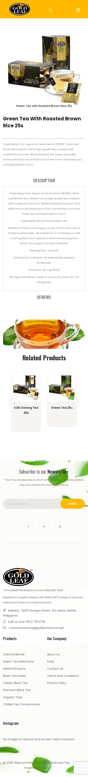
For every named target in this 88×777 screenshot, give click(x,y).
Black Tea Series (14, 676)
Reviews (44, 297)
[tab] (44, 180)
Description (44, 180)
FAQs (50, 661)
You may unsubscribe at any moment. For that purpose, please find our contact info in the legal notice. (44, 482)
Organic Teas (12, 697)
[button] (38, 112)
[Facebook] (28, 526)
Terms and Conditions (63, 676)
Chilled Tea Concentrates (21, 704)
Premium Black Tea (17, 690)
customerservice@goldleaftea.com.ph (36, 628)
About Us (53, 654)
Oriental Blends (14, 654)
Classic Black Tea (15, 683)
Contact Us (55, 669)
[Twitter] (44, 526)
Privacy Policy (56, 683)
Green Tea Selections (18, 661)
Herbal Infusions (14, 669)
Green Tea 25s (62, 408)
